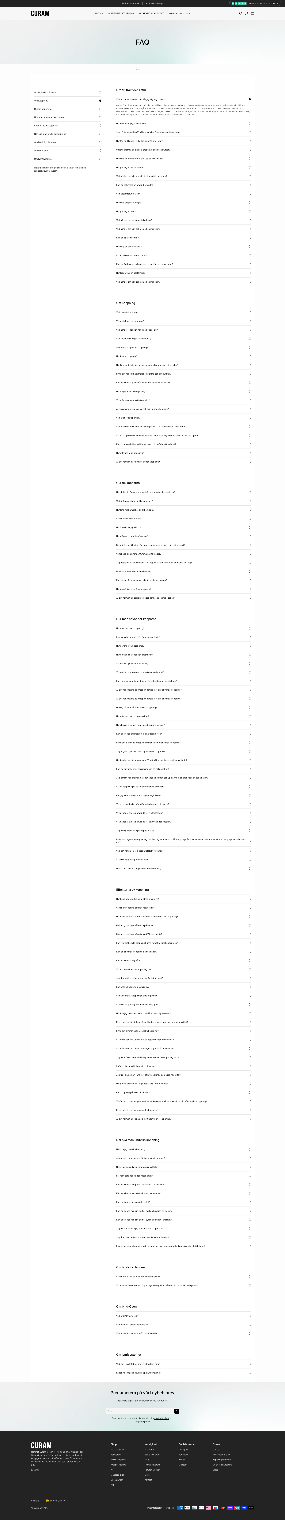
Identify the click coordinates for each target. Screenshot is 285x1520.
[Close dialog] (195, 736)
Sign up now (162, 778)
